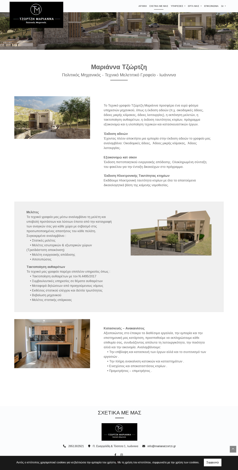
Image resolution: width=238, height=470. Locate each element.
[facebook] (115, 454)
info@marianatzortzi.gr (162, 446)
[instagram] (121, 454)
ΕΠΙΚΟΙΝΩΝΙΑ (211, 6)
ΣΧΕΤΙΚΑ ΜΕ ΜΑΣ (158, 6)
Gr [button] (222, 6)
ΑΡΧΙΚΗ (143, 6)
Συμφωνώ (212, 462)
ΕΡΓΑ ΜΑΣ (194, 6)
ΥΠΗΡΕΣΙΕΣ (177, 6)
